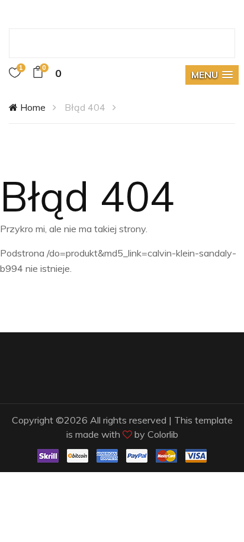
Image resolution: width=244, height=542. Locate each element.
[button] (212, 75)
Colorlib (162, 434)
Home (32, 107)
